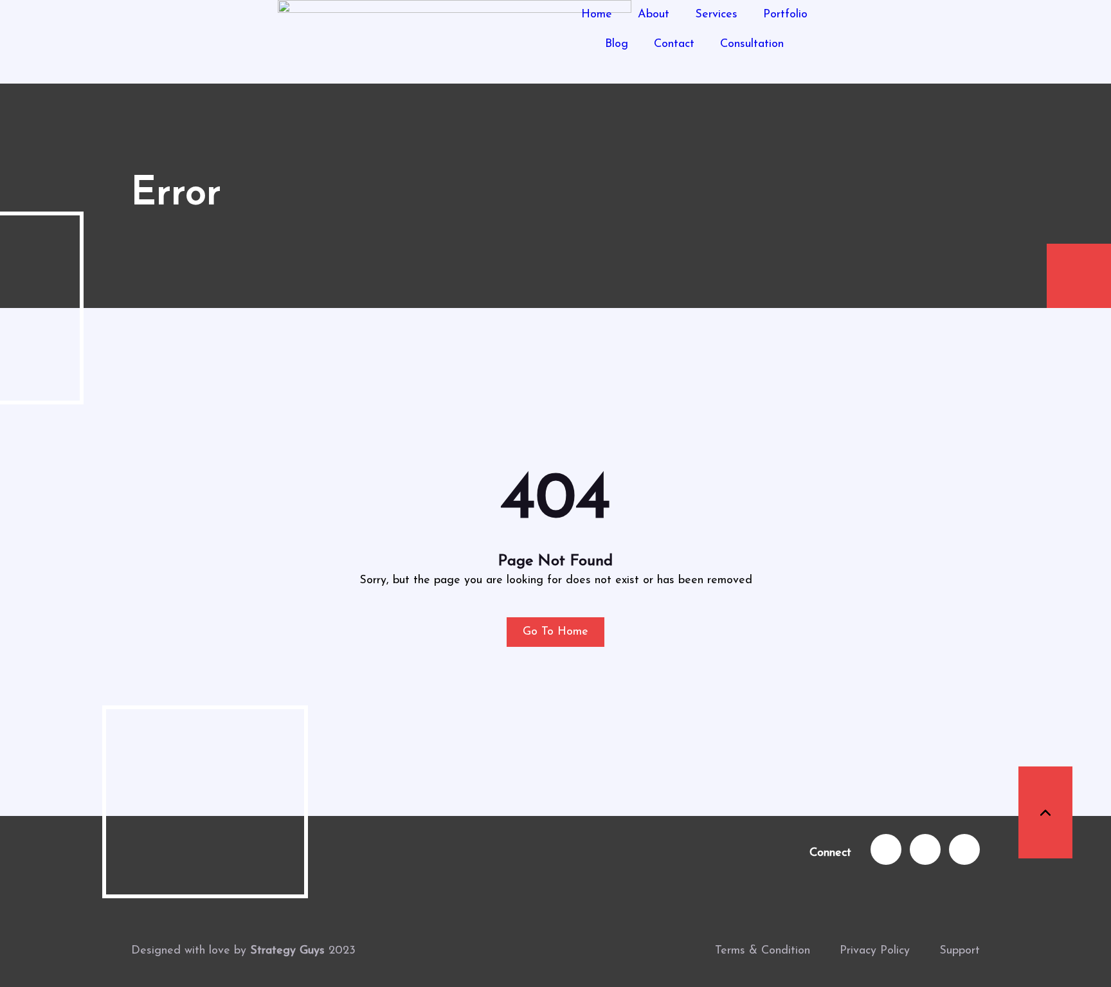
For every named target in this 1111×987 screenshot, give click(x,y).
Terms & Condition (762, 951)
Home (596, 15)
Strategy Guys (287, 951)
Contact (674, 44)
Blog (616, 44)
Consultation (752, 44)
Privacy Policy (875, 951)
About (653, 15)
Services (716, 15)
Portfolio (785, 15)
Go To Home (555, 632)
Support (959, 951)
